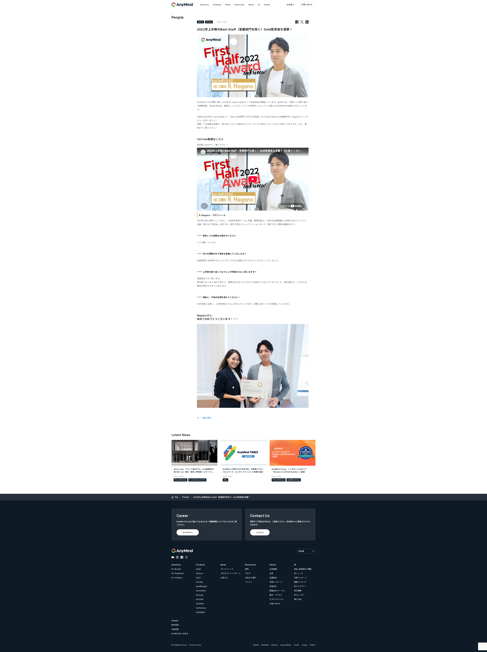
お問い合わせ (306, 4)
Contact (260, 532)
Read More (188, 532)
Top (176, 497)
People (185, 497)
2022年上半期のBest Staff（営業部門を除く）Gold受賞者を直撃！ (221, 497)
